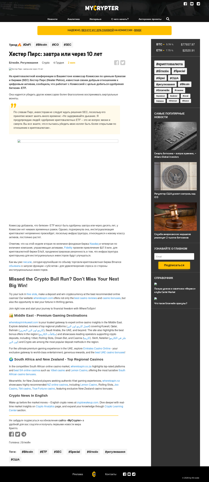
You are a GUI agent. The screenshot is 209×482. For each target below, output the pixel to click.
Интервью (95, 19)
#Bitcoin (41, 45)
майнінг (174, 96)
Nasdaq (94, 243)
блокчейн (163, 90)
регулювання (116, 452)
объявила (15, 266)
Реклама (77, 474)
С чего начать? (120, 19)
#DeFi (27, 45)
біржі (161, 78)
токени (179, 90)
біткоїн (93, 452)
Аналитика (73, 19)
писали (27, 262)
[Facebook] (185, 3)
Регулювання (29, 62)
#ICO (55, 45)
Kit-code (195, 477)
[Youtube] (191, 3)
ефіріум (160, 101)
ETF (44, 452)
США (16, 459)
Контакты (110, 474)
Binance (186, 101)
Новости (52, 19)
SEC (59, 452)
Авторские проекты (150, 19)
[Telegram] (198, 3)
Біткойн (14, 62)
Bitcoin (28, 452)
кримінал (161, 95)
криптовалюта (170, 63)
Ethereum (173, 100)
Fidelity (68, 247)
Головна (14, 442)
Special (75, 452)
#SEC (67, 45)
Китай (186, 96)
